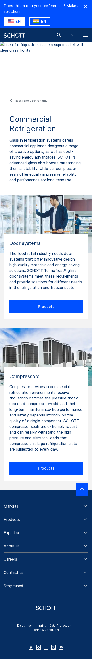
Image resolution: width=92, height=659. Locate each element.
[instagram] (38, 647)
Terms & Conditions (46, 630)
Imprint (41, 625)
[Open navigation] (85, 35)
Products (46, 306)
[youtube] (61, 647)
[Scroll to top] (82, 489)
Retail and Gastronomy (31, 100)
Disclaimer (24, 625)
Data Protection (60, 625)
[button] (46, 506)
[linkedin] (46, 647)
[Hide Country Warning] (85, 6)
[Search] (59, 35)
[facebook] (31, 647)
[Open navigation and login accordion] (72, 35)
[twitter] (53, 647)
